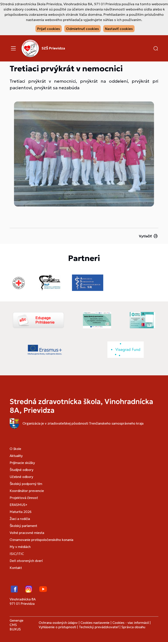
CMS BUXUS (15, 627)
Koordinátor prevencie (27, 491)
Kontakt (16, 568)
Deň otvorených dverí (26, 561)
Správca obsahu (133, 627)
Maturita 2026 (21, 512)
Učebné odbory (21, 477)
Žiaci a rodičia (20, 519)
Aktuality (16, 456)
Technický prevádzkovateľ (99, 627)
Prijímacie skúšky (22, 463)
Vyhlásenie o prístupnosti (57, 627)
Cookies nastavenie (95, 623)
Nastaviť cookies (119, 28)
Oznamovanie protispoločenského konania (41, 540)
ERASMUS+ (18, 505)
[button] (155, 48)
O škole (15, 449)
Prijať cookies (48, 28)
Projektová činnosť (24, 498)
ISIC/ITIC (17, 554)
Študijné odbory (21, 470)
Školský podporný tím (26, 484)
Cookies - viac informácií (130, 623)
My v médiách (20, 547)
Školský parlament (23, 526)
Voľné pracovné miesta (27, 533)
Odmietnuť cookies (82, 28)
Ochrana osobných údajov (58, 623)
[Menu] (13, 48)
